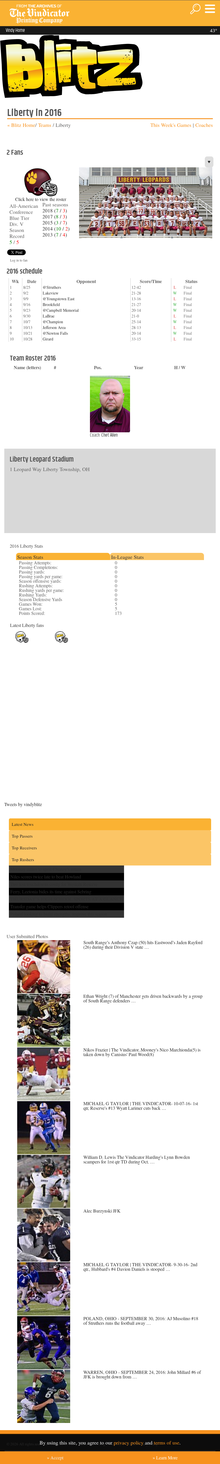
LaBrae (48, 316)
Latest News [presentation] (23, 824)
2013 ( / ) (54, 234)
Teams (44, 124)
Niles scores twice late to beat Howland (45, 877)
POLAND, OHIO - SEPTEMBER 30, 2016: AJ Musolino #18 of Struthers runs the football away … (140, 1320)
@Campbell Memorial (61, 310)
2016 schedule (24, 271)
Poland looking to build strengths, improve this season (58, 914)
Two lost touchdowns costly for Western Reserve (53, 884)
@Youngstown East (58, 298)
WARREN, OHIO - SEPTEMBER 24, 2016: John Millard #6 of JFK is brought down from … (142, 1374)
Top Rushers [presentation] (23, 859)
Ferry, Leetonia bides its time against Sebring (50, 891)
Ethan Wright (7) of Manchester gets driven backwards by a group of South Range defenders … (143, 998)
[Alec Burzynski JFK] (43, 1260)
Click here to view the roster (40, 199)
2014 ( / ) (56, 228)
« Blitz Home (21, 124)
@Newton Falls (55, 333)
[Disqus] (110, 718)
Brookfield (51, 304)
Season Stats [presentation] (30, 556)
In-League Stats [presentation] (127, 556)
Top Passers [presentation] (22, 836)
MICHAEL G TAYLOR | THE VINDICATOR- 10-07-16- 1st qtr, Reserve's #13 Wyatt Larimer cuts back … (140, 1105)
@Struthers (52, 287)
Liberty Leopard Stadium (42, 459)
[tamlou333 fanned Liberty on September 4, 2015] (21, 641)
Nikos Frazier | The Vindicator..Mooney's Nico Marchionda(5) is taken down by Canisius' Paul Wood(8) (142, 1052)
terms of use (166, 1442)
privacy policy (129, 1442)
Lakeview (50, 293)
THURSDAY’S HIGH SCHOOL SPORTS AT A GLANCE (66, 899)
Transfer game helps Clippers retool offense (49, 906)
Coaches (204, 124)
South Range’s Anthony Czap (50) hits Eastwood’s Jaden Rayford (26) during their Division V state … (143, 944)
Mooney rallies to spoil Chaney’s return (45, 869)
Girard (48, 339)
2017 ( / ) (54, 216)
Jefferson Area (54, 327)
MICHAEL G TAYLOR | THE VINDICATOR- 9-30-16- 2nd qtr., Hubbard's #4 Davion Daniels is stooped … (140, 1266)
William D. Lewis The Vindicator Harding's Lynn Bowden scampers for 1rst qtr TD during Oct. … (136, 1159)
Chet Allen (109, 435)
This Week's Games (170, 124)
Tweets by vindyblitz (23, 804)
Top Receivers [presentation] (24, 848)
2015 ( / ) (54, 222)
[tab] (63, 556)
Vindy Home (15, 30)
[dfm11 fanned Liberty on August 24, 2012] (61, 641)
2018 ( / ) (54, 210)
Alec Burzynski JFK (102, 1211)
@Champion (53, 321)
